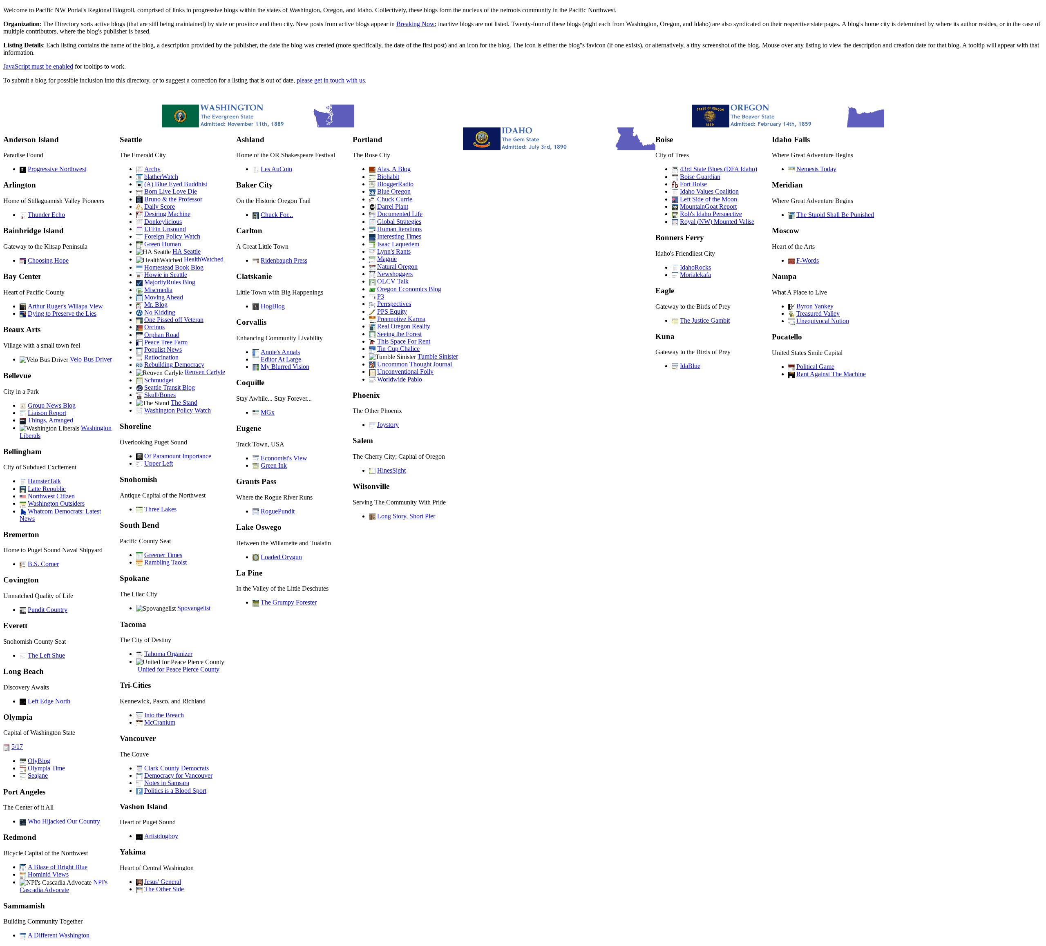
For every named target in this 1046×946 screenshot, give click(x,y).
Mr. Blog (156, 304)
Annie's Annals (280, 351)
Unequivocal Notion (822, 320)
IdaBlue (690, 365)
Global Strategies (399, 221)
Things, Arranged (50, 420)
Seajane (38, 775)
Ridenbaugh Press (284, 260)
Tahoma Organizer (168, 653)
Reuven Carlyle (205, 371)
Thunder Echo (46, 214)
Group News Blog (52, 405)
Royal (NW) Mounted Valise (717, 221)
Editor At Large (281, 359)
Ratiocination (161, 357)
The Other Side (164, 889)
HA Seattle (186, 251)
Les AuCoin (276, 168)
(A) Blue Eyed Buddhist (175, 184)
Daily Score (159, 206)
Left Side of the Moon (708, 199)
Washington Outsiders (56, 503)
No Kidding (159, 312)
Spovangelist (193, 608)
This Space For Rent (403, 341)
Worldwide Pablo (399, 379)
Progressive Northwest (57, 168)
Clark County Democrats (176, 768)
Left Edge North (49, 701)
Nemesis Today (816, 168)
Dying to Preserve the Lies (62, 313)
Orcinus (154, 327)
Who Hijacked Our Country (64, 821)
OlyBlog (39, 760)
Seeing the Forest (399, 333)
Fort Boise (693, 184)
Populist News (163, 349)
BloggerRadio (395, 184)
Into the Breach (164, 715)
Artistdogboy (161, 835)
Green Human (162, 244)
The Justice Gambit (705, 320)
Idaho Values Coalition (709, 191)
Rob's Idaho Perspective (711, 213)
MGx (268, 412)
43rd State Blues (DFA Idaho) (718, 168)
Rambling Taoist (165, 562)
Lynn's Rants (394, 251)
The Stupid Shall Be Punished (835, 214)
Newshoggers (395, 273)
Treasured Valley (818, 313)
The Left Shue (46, 655)
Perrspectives (394, 303)
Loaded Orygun (281, 556)
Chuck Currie (394, 199)
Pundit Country (47, 609)
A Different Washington (58, 935)
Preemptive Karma (401, 318)
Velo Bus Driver (91, 359)
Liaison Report (47, 412)
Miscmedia (158, 289)
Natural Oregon (397, 266)
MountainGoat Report (708, 206)
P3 (380, 296)
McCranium (159, 722)
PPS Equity (392, 311)
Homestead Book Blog (173, 267)
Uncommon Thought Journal (414, 364)
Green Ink (274, 465)
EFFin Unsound (165, 228)
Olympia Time (46, 768)
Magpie (387, 258)
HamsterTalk (44, 480)
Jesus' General (162, 881)
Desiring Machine (167, 213)
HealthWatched (204, 259)
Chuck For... (277, 214)
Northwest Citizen (51, 496)
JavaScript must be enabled (38, 66)
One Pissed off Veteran (173, 319)
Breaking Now (415, 23)
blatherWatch (161, 176)
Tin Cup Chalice (398, 348)
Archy (152, 168)
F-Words (807, 260)
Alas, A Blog (394, 168)
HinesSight (391, 470)
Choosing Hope (48, 260)
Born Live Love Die (170, 191)
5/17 (17, 746)
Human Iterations (399, 228)
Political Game (815, 366)
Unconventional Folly (405, 371)
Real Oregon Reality (403, 326)
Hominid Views (48, 874)
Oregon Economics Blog (409, 289)
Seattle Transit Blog (169, 387)
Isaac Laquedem (398, 244)
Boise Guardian (700, 176)
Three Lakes (160, 509)
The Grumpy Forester (289, 602)
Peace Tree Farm (166, 342)
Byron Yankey (815, 306)
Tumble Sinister (438, 356)
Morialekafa (695, 274)
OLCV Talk (393, 281)
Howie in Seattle (165, 274)
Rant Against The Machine (831, 373)
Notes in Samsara (166, 782)
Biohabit (388, 176)
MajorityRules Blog (169, 282)
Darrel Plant (392, 206)
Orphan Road (161, 334)
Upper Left (158, 463)
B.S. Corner (43, 563)
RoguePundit (278, 511)
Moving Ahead (163, 297)
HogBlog (273, 306)
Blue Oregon (394, 191)
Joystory (388, 424)
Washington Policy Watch (177, 410)
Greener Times (163, 554)
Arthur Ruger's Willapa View (65, 306)
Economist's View (284, 458)
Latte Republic (47, 488)
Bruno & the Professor (173, 199)
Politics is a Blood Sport (175, 790)
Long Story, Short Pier (406, 516)
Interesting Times (399, 236)
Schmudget (158, 380)
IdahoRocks (695, 267)
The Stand (184, 402)
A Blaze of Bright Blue (57, 866)
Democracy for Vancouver (178, 775)
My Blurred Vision (285, 366)
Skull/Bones (160, 394)
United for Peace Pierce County (178, 669)
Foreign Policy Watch (172, 236)
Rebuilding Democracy (174, 364)
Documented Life (399, 213)
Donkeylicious (163, 221)
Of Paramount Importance (177, 456)
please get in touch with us (331, 80)
